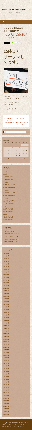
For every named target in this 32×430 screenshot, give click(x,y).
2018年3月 (6, 411)
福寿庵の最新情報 (8, 219)
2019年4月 (6, 376)
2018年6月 (6, 403)
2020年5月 (6, 355)
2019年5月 (6, 374)
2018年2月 (6, 414)
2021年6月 (6, 333)
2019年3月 (6, 379)
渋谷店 (18, 34)
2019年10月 (6, 363)
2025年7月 (6, 264)
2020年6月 (6, 352)
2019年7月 (6, 368)
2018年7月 (6, 401)
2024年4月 (6, 283)
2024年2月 (6, 285)
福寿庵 (5, 214)
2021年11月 (6, 328)
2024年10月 (6, 272)
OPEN (16, 36)
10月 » (23, 158)
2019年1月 (6, 384)
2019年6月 (6, 371)
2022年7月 (6, 317)
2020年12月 (6, 342)
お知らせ (5, 171)
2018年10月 (6, 392)
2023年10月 (6, 291)
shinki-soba (12, 37)
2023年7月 (6, 299)
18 (8, 153)
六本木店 (5, 198)
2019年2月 (6, 382)
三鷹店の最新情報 (8, 179)
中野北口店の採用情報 (9, 185)
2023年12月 (6, 288)
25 (8, 155)
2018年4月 (6, 409)
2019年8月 (6, 366)
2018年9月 (6, 395)
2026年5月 (6, 253)
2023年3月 (6, 309)
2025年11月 (6, 261)
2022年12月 (6, 312)
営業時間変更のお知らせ (10, 231)
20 (16, 153)
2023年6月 (6, 301)
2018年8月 (6, 398)
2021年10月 (6, 331)
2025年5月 (6, 266)
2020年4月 (6, 358)
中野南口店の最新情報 (9, 195)
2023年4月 (6, 307)
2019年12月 (6, 360)
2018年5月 (6, 406)
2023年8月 (6, 296)
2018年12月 (6, 387)
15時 (13, 36)
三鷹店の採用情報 (8, 177)
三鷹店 (5, 174)
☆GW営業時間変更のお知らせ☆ (12, 234)
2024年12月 (6, 269)
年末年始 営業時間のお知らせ (11, 236)
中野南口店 (6, 190)
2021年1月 (6, 339)
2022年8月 (6, 315)
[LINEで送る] (15, 43)
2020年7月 (6, 350)
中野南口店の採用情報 (9, 193)
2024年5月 (6, 280)
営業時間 (20, 36)
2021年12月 (6, 325)
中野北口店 (6, 182)
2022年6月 (6, 320)
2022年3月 (6, 323)
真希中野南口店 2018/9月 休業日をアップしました (16, 123)
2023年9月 (6, 293)
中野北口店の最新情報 (9, 187)
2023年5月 (6, 304)
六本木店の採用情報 (8, 201)
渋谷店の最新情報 (8, 211)
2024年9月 (6, 274)
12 (12, 150)
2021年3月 (6, 336)
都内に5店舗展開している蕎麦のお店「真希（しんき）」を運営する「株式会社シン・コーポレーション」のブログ (15, 424)
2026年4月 (6, 256)
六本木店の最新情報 (8, 203)
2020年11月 (6, 344)
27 (16, 155)
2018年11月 (6, 390)
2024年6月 (6, 277)
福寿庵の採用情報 (8, 217)
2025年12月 (6, 258)
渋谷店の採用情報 (8, 209)
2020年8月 (6, 347)
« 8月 (9, 158)
